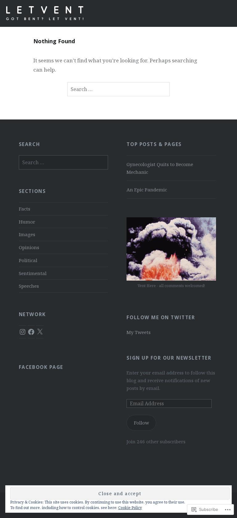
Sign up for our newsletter (169, 358)
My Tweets (139, 332)
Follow (141, 423)
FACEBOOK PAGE (41, 367)
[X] (40, 332)
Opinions (29, 247)
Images (27, 234)
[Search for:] (118, 89)
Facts (24, 209)
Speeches (29, 286)
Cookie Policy (130, 507)
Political (28, 260)
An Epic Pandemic (147, 189)
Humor (27, 222)
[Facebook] (31, 332)
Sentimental (33, 273)
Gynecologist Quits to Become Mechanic (160, 168)
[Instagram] (22, 332)
